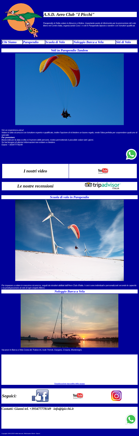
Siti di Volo (123, 42)
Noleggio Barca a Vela (88, 42)
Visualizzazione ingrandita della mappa (69, 384)
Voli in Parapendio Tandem (69, 50)
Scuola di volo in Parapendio (69, 197)
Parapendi (30, 42)
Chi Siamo (9, 42)
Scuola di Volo (55, 42)
